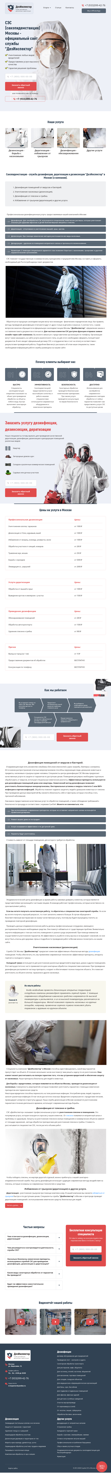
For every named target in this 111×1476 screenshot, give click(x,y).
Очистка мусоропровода (66, 1403)
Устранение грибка (64, 1427)
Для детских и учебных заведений (70, 1399)
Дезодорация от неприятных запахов (71, 1423)
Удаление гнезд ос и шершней (16, 1431)
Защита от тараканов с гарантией (18, 1427)
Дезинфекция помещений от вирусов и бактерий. (38, 187)
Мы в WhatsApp (93, 11)
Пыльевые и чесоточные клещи (17, 1450)
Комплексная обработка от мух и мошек (20, 1454)
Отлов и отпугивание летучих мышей (71, 1439)
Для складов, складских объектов (69, 1379)
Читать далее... (13, 1205)
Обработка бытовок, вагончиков (69, 1414)
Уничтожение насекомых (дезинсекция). (34, 191)
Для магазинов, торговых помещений (71, 1375)
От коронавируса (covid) (66, 1406)
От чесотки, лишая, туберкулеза (69, 1410)
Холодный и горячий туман (67, 1431)
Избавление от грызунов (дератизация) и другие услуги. (41, 200)
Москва (11, 1364)
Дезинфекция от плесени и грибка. (31, 196)
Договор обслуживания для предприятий (72, 1356)
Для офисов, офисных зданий (68, 1395)
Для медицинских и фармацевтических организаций (77, 1383)
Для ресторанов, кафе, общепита (69, 1368)
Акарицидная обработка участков (17, 1435)
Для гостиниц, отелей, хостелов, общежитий (74, 1371)
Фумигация (61, 1456)
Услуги (46, 7)
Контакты (70, 7)
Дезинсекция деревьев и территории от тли (21, 1439)
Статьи (58, 7)
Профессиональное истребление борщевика (74, 1442)
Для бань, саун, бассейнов (67, 1387)
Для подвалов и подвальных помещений (72, 1391)
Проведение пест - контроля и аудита (71, 1360)
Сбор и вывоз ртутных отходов (68, 1446)
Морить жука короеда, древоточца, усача (20, 1442)
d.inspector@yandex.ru (17, 1386)
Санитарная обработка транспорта (70, 1364)
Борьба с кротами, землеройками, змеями (73, 1435)
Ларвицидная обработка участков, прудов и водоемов (25, 1446)
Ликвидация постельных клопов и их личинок (22, 1423)
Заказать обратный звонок (21, 86)
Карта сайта (12, 1468)
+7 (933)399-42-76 (95, 5)
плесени (69, 1115)
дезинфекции (94, 951)
